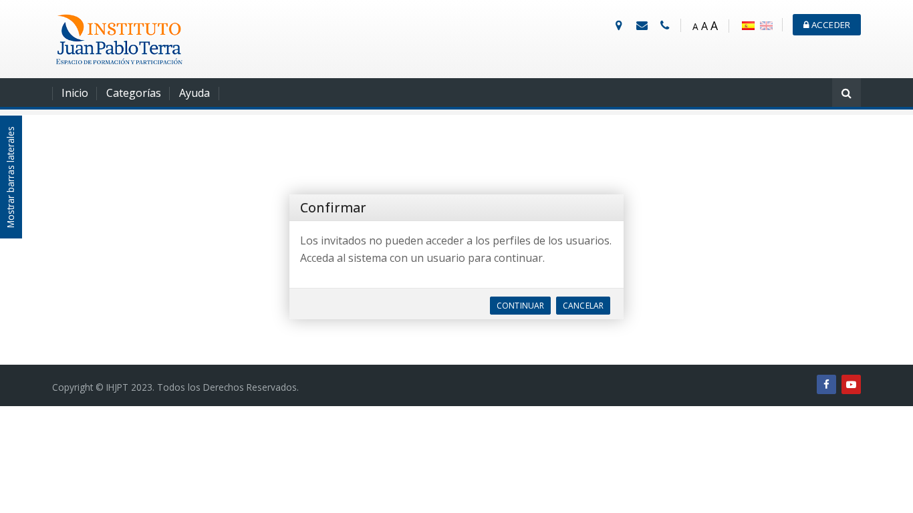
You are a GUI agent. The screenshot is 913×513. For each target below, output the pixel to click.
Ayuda (194, 93)
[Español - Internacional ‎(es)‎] (748, 24)
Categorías (133, 93)
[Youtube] (851, 384)
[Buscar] (846, 94)
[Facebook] (826, 384)
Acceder (829, 25)
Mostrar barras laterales (10, 177)
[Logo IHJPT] (119, 38)
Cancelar (583, 305)
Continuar (520, 305)
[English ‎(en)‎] (766, 24)
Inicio (74, 93)
